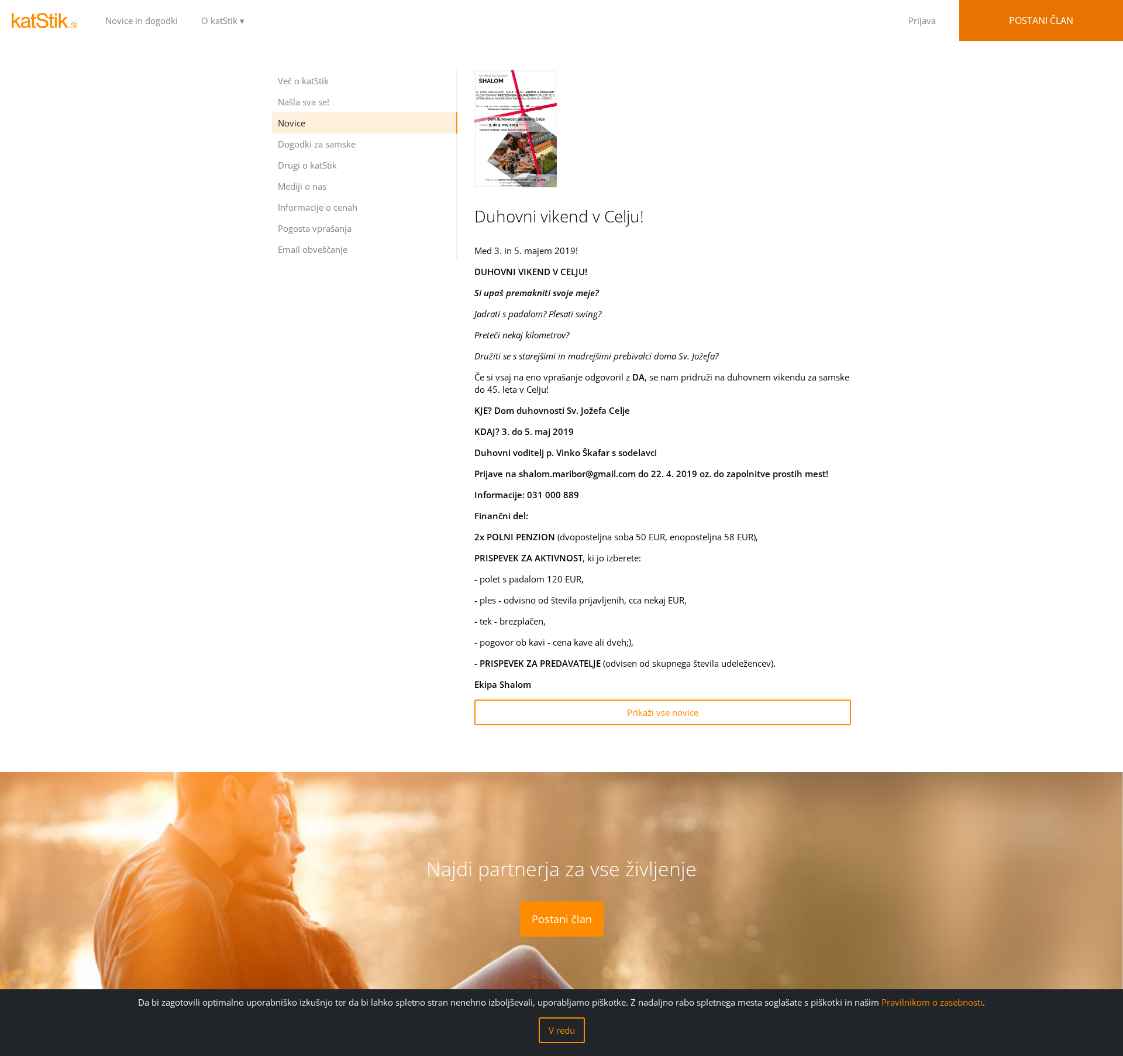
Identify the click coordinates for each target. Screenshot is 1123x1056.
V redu (562, 1030)
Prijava (922, 20)
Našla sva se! (303, 102)
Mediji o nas (302, 186)
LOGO (47, 20)
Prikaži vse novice (662, 712)
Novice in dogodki (141, 20)
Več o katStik (303, 81)
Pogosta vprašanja (315, 228)
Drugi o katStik (307, 165)
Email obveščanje (312, 249)
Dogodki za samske (317, 144)
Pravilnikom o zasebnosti (932, 1002)
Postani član (1041, 20)
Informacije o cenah (317, 207)
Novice (291, 123)
